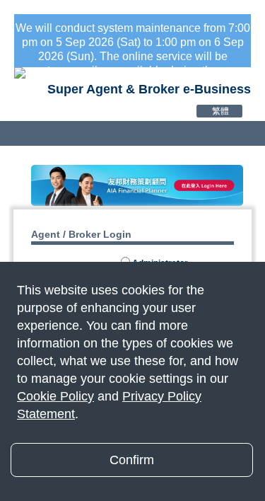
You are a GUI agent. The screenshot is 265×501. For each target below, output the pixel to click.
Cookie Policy (55, 396)
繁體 (220, 111)
